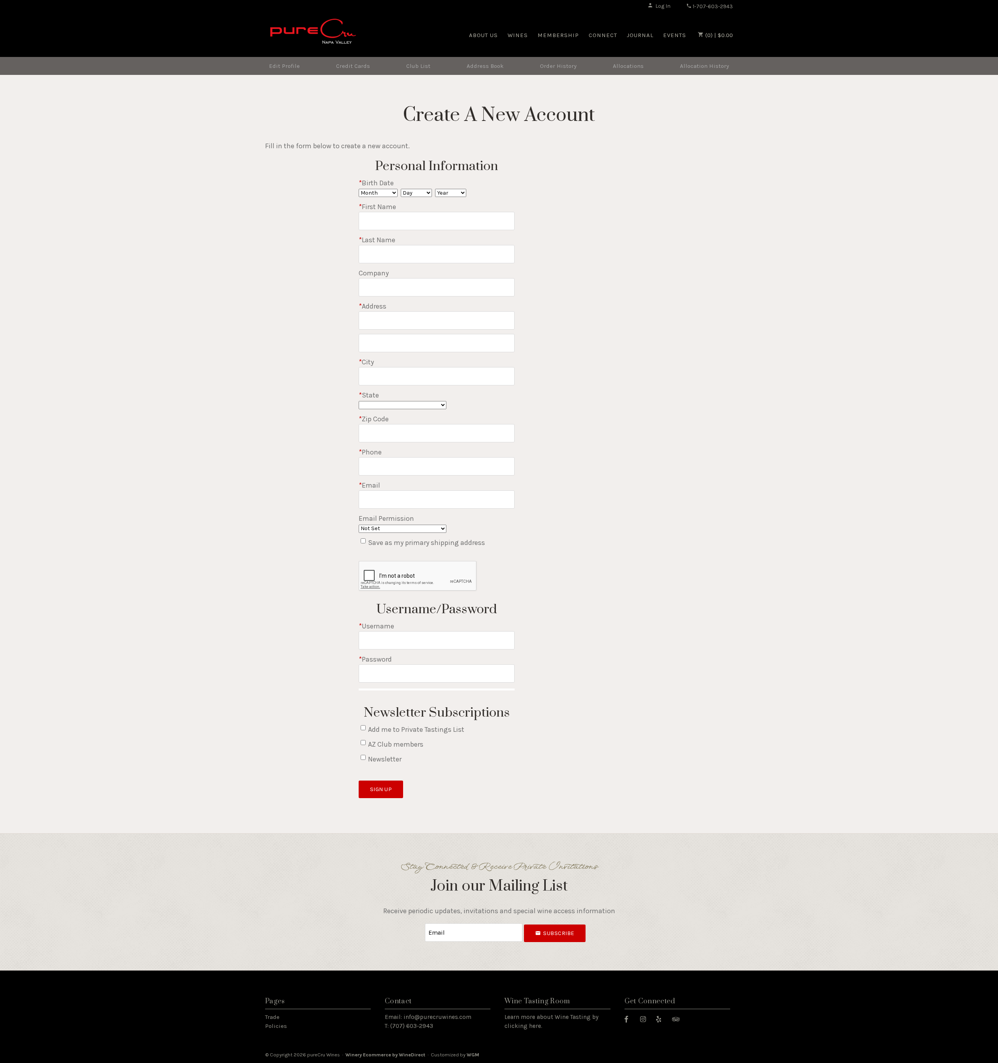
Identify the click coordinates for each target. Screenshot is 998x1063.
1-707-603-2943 (712, 6)
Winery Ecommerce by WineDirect (385, 1055)
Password (375, 659)
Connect (603, 35)
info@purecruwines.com (437, 1016)
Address (372, 306)
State (369, 395)
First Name (377, 206)
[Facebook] (629, 1019)
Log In (663, 6)
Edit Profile (284, 65)
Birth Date (376, 183)
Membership (558, 35)
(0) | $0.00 (718, 35)
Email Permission (386, 518)
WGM (473, 1055)
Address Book (485, 65)
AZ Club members (395, 744)
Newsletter (385, 759)
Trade (272, 1016)
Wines (518, 35)
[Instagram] (646, 1019)
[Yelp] (661, 1019)
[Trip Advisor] (678, 1019)
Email (369, 485)
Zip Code (374, 419)
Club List (418, 65)
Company (374, 273)
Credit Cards (353, 65)
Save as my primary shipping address (426, 542)
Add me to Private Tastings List (416, 729)
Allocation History (704, 65)
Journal (640, 35)
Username (376, 626)
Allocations (628, 65)
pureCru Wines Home (313, 34)
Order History (558, 65)
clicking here (522, 1025)
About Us (483, 35)
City (366, 362)
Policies (276, 1025)
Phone (370, 452)
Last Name (377, 240)
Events (674, 35)
